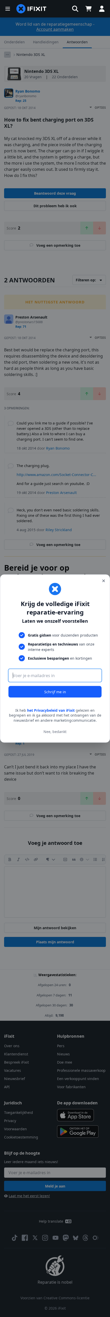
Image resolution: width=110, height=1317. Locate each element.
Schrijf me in (55, 691)
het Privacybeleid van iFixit (51, 710)
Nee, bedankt (55, 731)
